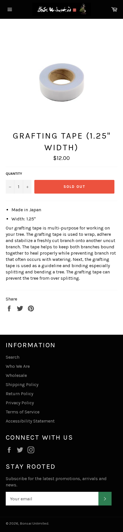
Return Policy (19, 393)
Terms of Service (22, 412)
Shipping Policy (22, 384)
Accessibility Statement (30, 421)
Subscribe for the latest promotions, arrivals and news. (56, 482)
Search (12, 357)
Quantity (14, 174)
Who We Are (18, 366)
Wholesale (16, 375)
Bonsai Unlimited (34, 523)
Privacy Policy (20, 402)
